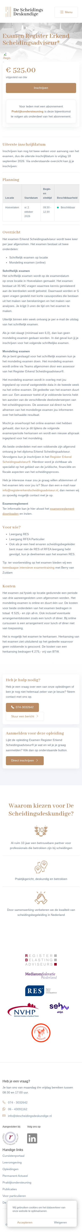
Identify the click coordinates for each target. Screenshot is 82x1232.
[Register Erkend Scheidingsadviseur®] (7, 56)
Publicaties (10, 1189)
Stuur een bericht (23, 716)
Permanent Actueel (15, 1175)
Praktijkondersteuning (17, 1182)
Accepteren (24, 1222)
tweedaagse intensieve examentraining (28, 567)
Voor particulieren (14, 1196)
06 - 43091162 (17, 1109)
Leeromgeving (12, 1162)
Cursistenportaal (13, 1155)
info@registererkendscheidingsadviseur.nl (30, 490)
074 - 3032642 (18, 1102)
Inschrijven (41, 87)
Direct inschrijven (23, 760)
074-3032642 (24, 707)
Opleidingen (11, 1169)
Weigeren (60, 1222)
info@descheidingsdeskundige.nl (30, 1115)
